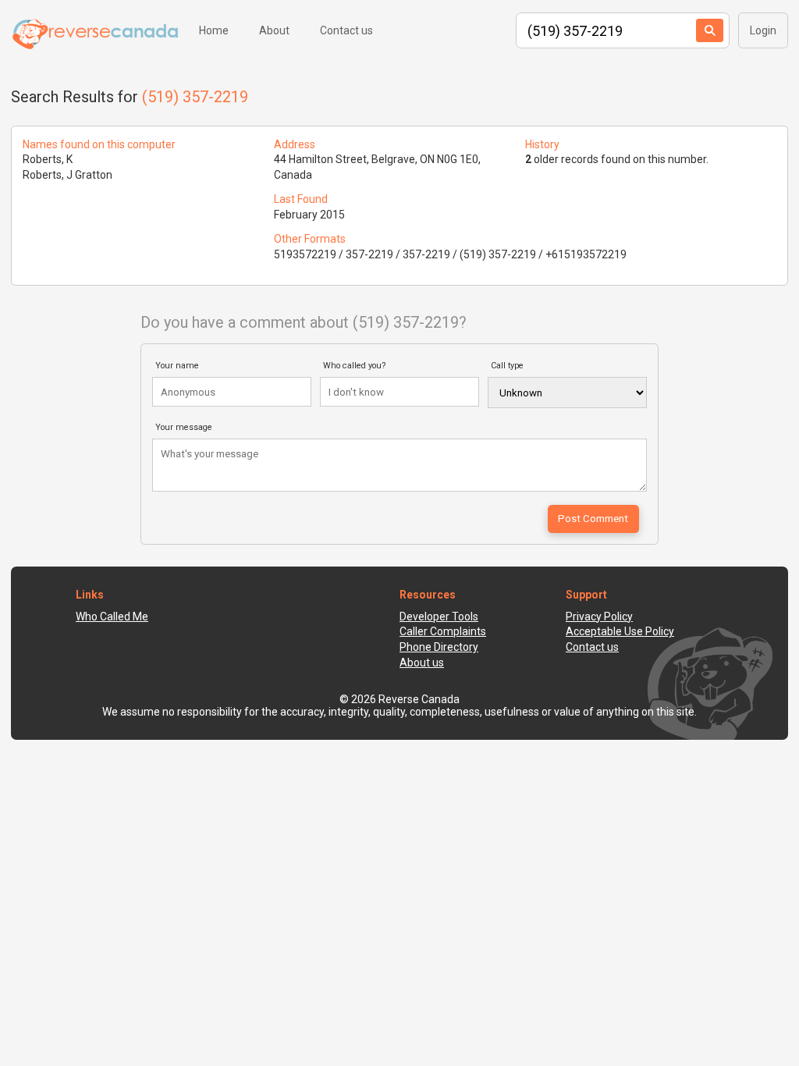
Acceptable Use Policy (620, 631)
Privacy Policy (599, 616)
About (274, 30)
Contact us (346, 30)
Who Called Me (112, 616)
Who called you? (354, 366)
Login (763, 30)
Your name (177, 366)
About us (422, 662)
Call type (507, 366)
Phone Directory (439, 647)
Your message (183, 427)
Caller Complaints (443, 631)
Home (214, 30)
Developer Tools (439, 616)
